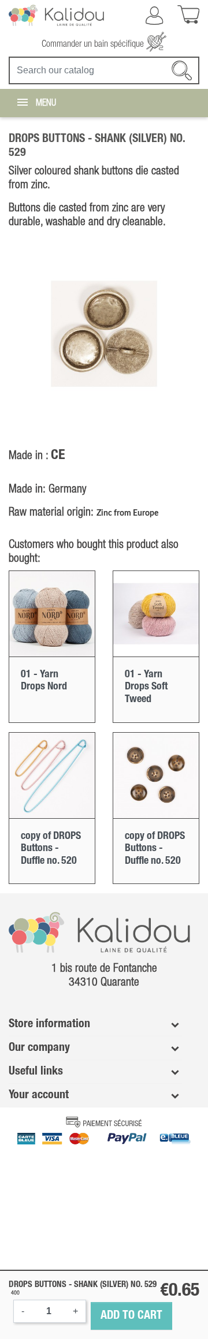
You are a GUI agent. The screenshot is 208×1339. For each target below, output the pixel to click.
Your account (39, 1095)
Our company (39, 1048)
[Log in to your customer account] (154, 15)
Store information (49, 1024)
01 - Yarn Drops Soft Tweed (146, 687)
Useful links (36, 1071)
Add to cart (131, 1316)
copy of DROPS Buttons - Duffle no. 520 (51, 848)
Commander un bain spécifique (94, 44)
